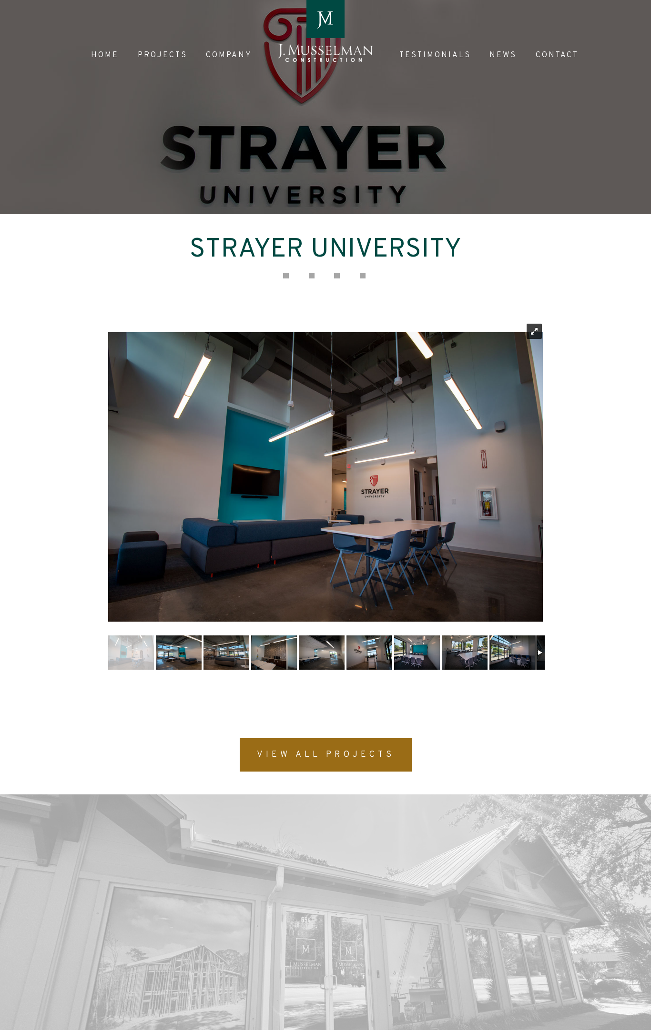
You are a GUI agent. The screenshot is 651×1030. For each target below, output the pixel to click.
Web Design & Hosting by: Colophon (129, 1023)
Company (229, 55)
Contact (557, 55)
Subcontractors (321, 869)
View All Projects (326, 754)
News (503, 55)
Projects (162, 55)
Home (105, 55)
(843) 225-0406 (281, 930)
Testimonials (435, 55)
